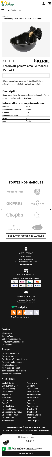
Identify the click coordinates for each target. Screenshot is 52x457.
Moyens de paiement (11, 367)
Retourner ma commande (13, 341)
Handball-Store (8, 406)
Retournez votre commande (26, 302)
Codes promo (8, 344)
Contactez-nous (26, 257)
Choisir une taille (26, 454)
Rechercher (16, 10)
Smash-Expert (33, 397)
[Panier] (50, 4)
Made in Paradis (9, 420)
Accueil (5, 16)
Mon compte (7, 333)
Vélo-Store (31, 417)
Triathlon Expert (34, 414)
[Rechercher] (8, 10)
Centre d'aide (7, 336)
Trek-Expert (32, 411)
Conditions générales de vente (15, 359)
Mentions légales (9, 365)
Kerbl (8, 61)
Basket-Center (8, 382)
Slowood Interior (34, 394)
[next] (50, 209)
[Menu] (3, 10)
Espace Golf (7, 394)
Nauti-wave (32, 382)
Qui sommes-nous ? (10, 353)
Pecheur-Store (33, 391)
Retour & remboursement (12, 362)
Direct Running (8, 388)
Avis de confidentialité (11, 373)
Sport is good (32, 406)
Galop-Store (7, 400)
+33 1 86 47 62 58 (26, 264)
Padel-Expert (32, 388)
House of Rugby (9, 409)
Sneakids (31, 403)
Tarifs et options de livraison (14, 370)
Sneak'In (30, 400)
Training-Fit (32, 409)
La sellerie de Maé (10, 414)
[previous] (1, 209)
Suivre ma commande (11, 338)
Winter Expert (33, 420)
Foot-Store (6, 397)
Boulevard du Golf (9, 385)
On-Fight (30, 385)
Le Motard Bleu (8, 417)
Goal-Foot (6, 403)
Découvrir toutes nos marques (26, 236)
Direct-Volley (7, 391)
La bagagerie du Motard (12, 411)
